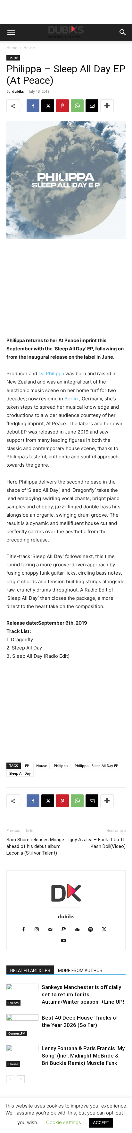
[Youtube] (66, 941)
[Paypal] (66, 930)
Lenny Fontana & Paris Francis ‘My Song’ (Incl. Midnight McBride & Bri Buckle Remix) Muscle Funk (83, 1055)
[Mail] (52, 930)
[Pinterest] (62, 105)
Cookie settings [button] (63, 1122)
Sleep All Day (20, 773)
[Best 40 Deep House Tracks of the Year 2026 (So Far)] (22, 1025)
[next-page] (21, 1079)
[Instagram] (39, 930)
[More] (107, 105)
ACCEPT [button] (101, 1122)
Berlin (71, 399)
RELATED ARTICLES (30, 970)
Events (13, 1002)
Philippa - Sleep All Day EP (96, 765)
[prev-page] (10, 1079)
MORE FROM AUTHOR (80, 970)
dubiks (18, 91)
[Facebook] (33, 105)
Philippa (61, 765)
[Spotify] (93, 930)
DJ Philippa (50, 373)
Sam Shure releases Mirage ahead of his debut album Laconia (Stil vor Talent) (35, 846)
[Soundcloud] (79, 930)
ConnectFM (16, 1033)
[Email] (92, 105)
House (29, 47)
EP (27, 765)
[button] (11, 32)
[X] (47, 105)
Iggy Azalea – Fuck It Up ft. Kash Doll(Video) (97, 843)
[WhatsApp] (77, 105)
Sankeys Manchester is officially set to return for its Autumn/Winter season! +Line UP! (83, 994)
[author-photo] (66, 907)
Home (11, 47)
